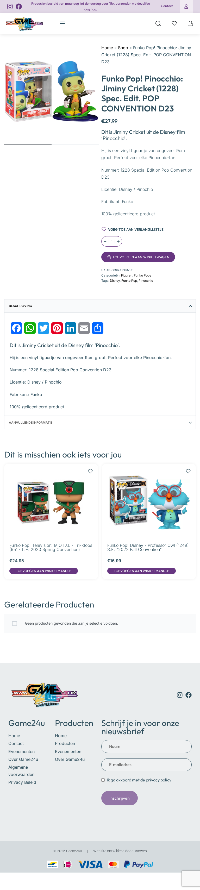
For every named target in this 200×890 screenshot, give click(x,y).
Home (107, 47)
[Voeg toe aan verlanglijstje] (181, 257)
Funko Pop (129, 281)
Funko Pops (142, 275)
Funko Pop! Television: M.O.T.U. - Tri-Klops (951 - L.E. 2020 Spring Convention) (50, 547)
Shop (123, 47)
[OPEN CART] (190, 23)
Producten (74, 723)
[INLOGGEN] (186, 6)
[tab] (100, 306)
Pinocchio (146, 281)
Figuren (126, 275)
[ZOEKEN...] (158, 23)
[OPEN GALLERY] (51, 91)
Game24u (26, 723)
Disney (115, 281)
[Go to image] (28, 144)
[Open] (174, 23)
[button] (43, 571)
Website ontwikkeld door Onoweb (120, 851)
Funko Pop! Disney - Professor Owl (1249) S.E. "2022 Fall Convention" (148, 547)
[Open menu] (62, 23)
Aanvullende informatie (30, 422)
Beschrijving (20, 306)
